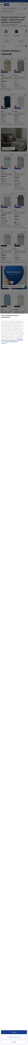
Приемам (14, 1032)
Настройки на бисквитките (14, 1037)
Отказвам (14, 1042)
